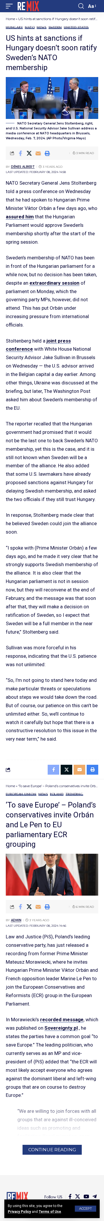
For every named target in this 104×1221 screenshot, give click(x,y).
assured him (20, 217)
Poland (57, 794)
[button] (85, 1209)
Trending (74, 794)
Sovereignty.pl (61, 1028)
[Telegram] (94, 1197)
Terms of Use (50, 1212)
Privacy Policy (19, 1212)
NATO (30, 27)
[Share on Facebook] (20, 153)
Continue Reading (52, 1149)
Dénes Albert (23, 167)
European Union (21, 794)
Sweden (55, 27)
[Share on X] (29, 153)
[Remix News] (28, 6)
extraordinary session (54, 283)
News (41, 27)
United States (76, 27)
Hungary (14, 27)
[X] (77, 1197)
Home (10, 19)
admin (16, 920)
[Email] (38, 153)
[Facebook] (70, 1197)
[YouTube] (86, 1197)
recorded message (61, 1019)
